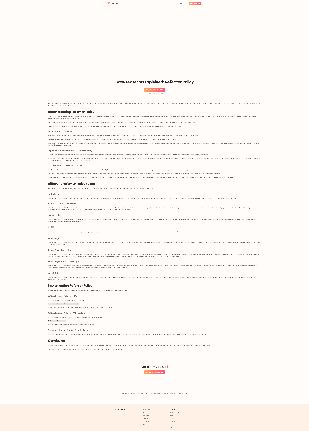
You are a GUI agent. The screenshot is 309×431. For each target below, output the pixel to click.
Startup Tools (155, 393)
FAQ (171, 427)
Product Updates (175, 413)
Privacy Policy (174, 424)
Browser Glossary (169, 393)
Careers (172, 418)
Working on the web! (128, 393)
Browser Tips (183, 393)
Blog (171, 415)
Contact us (173, 421)
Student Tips (143, 393)
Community (184, 3)
